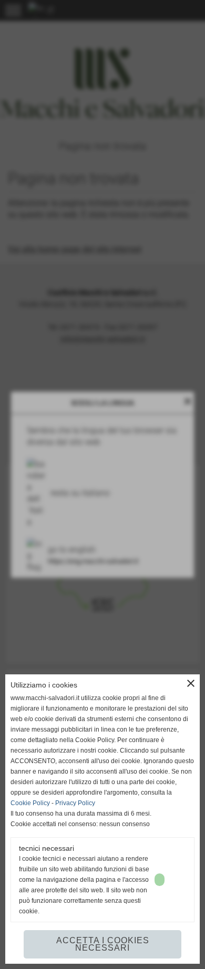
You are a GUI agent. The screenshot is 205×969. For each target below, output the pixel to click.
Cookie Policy (30, 803)
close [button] (190, 683)
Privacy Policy (75, 803)
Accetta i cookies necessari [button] (102, 944)
